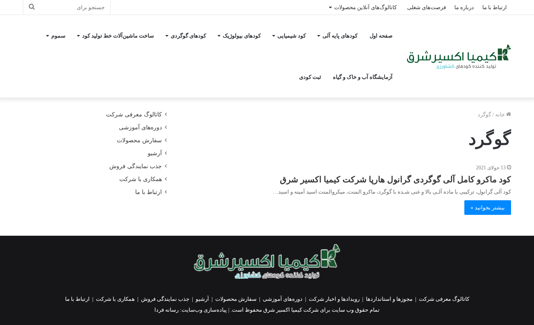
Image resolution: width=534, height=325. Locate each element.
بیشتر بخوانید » (488, 207)
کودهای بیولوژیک (242, 36)
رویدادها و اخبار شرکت (334, 299)
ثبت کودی (310, 77)
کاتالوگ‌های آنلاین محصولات (365, 7)
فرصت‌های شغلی (426, 7)
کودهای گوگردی (188, 36)
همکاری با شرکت (140, 179)
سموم (58, 36)
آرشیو (155, 153)
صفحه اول (381, 36)
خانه (500, 114)
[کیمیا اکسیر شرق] (459, 56)
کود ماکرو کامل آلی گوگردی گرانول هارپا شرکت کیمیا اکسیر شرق (395, 179)
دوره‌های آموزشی (140, 127)
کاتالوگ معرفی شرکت (134, 114)
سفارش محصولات (139, 140)
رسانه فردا (166, 310)
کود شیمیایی (291, 36)
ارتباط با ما (494, 7)
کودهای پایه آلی (340, 36)
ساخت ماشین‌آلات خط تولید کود (118, 36)
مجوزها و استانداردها (389, 299)
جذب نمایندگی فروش (135, 166)
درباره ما (464, 7)
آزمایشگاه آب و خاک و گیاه (363, 77)
